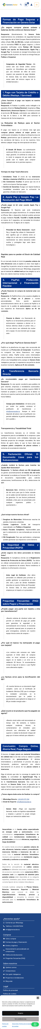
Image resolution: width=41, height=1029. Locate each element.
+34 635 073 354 (23, 799)
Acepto (20, 1013)
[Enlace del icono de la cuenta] (31, 5)
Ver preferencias (20, 1019)
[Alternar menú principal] (36, 4)
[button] (38, 998)
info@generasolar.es (13, 411)
